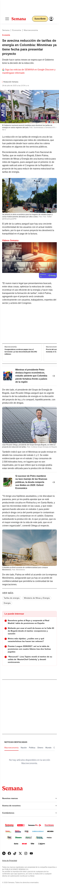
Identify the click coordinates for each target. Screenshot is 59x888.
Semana (5, 30)
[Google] (3, 853)
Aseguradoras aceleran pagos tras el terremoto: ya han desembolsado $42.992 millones (21, 351)
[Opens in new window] (9, 853)
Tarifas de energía (11, 598)
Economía (16, 30)
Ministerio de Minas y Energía (37, 598)
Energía (7, 603)
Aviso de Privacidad (12, 861)
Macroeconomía (31, 30)
